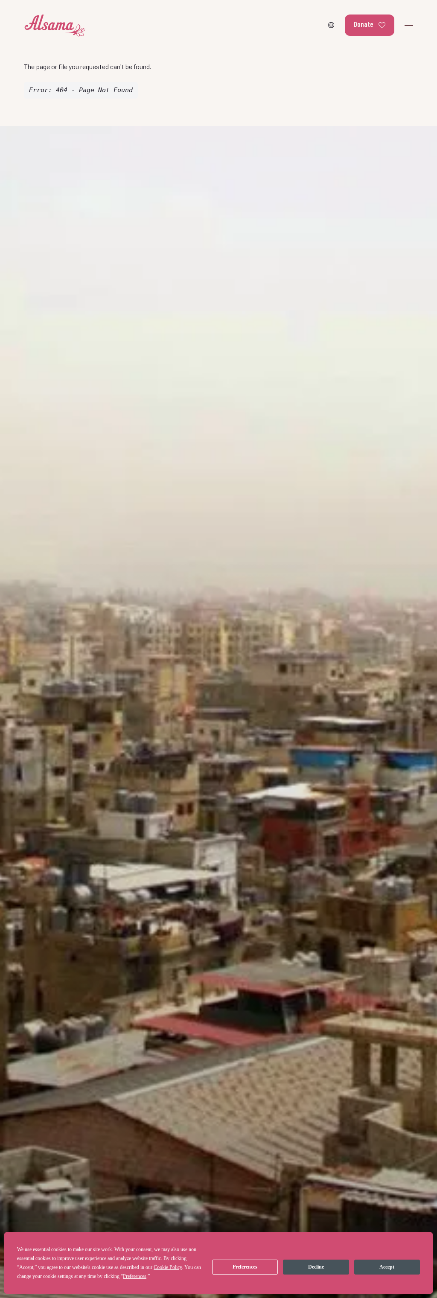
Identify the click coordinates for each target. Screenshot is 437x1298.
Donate (363, 24)
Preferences (245, 1267)
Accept (386, 1267)
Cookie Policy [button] (168, 1267)
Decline (316, 1267)
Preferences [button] (134, 1276)
